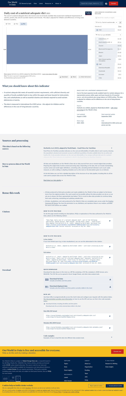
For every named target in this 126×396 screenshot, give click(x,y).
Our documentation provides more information (58, 299)
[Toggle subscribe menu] (106, 4)
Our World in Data (12, 3)
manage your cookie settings (71, 392)
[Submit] (101, 3)
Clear (119, 26)
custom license (11, 369)
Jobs (86, 377)
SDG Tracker (68, 381)
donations (28, 388)
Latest (41, 3)
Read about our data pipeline (52, 180)
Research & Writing (111, 363)
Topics (66, 363)
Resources (48, 3)
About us (87, 363)
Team (86, 373)
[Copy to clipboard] (108, 221)
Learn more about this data (49, 74)
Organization (89, 367)
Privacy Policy (57, 392)
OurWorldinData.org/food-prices (12, 77)
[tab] (8, 24)
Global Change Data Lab (30, 361)
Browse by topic (26, 3)
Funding (87, 370)
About (57, 3)
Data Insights (68, 370)
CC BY (23, 77)
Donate (113, 3)
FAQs (49, 371)
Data (35, 3)
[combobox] (91, 4)
